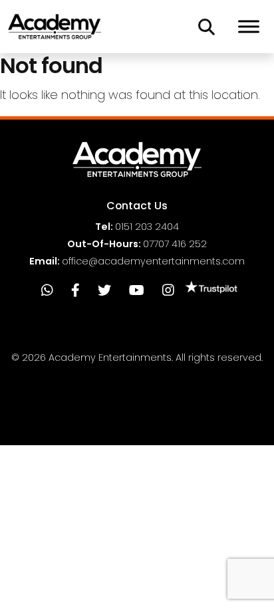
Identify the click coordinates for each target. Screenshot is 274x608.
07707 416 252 (175, 244)
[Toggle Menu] (248, 26)
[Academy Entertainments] (54, 26)
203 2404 (147, 226)
